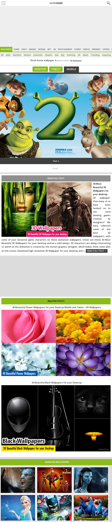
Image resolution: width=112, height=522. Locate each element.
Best (8, 55)
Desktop (40, 69)
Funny (77, 49)
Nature (27, 55)
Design (41, 49)
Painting (71, 55)
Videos (86, 49)
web (56, 3)
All (2, 55)
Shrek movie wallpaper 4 (43, 60)
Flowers (48, 55)
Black (85, 55)
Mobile (71, 69)
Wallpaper (6, 49)
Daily (24, 49)
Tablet (56, 69)
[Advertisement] (56, 26)
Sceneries (37, 55)
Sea (56, 55)
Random (17, 55)
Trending (95, 55)
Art (49, 49)
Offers (106, 49)
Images (32, 49)
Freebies (96, 49)
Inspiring (106, 55)
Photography (65, 49)
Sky (62, 55)
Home (16, 49)
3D (54, 49)
